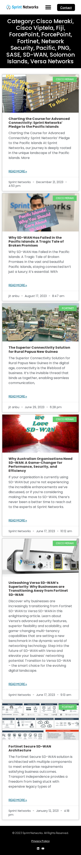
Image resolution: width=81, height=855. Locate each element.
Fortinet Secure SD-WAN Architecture (30, 748)
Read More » (18, 171)
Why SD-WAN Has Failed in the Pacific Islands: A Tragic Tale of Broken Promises (36, 241)
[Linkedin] (38, 848)
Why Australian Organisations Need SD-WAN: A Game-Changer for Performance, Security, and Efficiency (40, 464)
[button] (48, 7)
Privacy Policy (40, 841)
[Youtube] (43, 848)
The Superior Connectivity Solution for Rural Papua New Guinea (39, 349)
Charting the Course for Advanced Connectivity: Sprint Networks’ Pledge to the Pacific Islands (39, 122)
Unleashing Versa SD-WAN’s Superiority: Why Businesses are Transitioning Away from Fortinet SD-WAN (38, 588)
